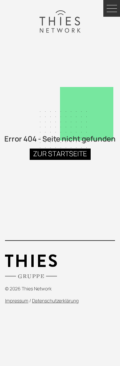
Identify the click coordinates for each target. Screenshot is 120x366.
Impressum (16, 300)
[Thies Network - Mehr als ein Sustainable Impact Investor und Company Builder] (60, 21)
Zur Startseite (60, 153)
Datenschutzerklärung (55, 300)
